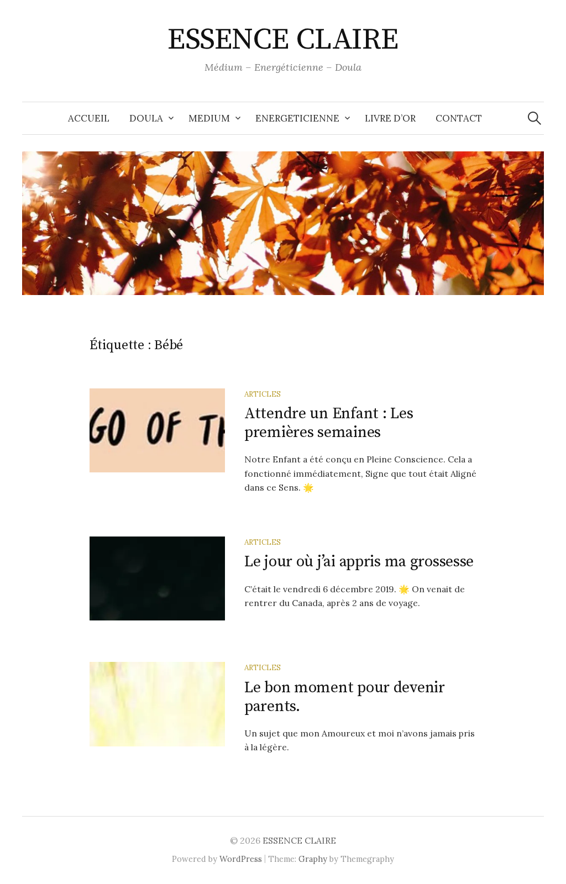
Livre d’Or (390, 118)
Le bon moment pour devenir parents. (344, 697)
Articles (262, 394)
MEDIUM (209, 118)
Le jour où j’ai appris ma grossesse (359, 561)
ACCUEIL (88, 118)
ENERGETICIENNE (297, 118)
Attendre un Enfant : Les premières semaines (328, 423)
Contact (459, 118)
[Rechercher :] (534, 118)
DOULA (146, 118)
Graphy (312, 859)
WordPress (240, 859)
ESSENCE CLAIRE (282, 40)
